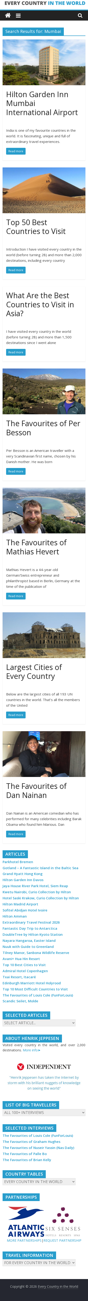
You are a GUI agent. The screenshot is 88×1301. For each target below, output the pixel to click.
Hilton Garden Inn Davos (23, 880)
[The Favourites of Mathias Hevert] (44, 490)
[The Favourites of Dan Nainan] (44, 734)
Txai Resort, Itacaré (19, 977)
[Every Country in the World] (8, 16)
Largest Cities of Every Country (34, 671)
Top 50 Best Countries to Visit (36, 226)
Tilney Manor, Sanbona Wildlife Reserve (36, 952)
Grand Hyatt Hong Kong (22, 874)
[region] (44, 1077)
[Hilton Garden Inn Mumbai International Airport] (44, 42)
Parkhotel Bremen (18, 862)
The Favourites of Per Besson (43, 427)
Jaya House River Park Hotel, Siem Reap (35, 886)
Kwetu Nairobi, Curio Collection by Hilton (37, 892)
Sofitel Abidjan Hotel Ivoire (25, 910)
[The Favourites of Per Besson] (44, 371)
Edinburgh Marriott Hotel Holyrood (32, 983)
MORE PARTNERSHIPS (24, 1240)
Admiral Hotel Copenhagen (25, 971)
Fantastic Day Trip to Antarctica (30, 928)
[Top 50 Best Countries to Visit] (44, 170)
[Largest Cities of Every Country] (44, 615)
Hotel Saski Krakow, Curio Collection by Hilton (41, 898)
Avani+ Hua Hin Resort (21, 959)
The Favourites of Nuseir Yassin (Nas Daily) (38, 1147)
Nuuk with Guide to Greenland (28, 946)
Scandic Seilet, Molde (20, 1001)
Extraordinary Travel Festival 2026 (31, 922)
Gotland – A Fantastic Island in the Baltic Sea (40, 868)
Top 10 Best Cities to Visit (24, 965)
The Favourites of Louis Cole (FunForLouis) (38, 995)
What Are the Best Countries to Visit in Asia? (40, 304)
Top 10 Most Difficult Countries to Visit (35, 989)
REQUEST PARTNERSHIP (62, 1240)
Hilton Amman (15, 916)
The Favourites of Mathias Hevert (36, 546)
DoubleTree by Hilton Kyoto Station (33, 934)
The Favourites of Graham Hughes (31, 1141)
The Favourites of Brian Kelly (27, 1160)
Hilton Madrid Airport (20, 904)
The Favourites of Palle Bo (25, 1154)
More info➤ (32, 1050)
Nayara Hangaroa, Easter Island (29, 940)
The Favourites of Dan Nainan (36, 790)
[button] (44, 1077)
